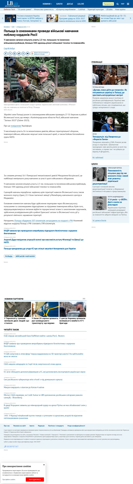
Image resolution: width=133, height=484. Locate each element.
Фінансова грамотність (44, 9)
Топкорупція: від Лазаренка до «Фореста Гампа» (107, 138)
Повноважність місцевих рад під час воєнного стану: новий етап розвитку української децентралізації (110, 177)
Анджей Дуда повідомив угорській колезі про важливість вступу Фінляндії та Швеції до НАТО (43, 241)
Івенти (32, 426)
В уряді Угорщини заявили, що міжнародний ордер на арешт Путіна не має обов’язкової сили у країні (45, 406)
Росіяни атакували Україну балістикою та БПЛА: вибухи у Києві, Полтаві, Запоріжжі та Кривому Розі (30, 19)
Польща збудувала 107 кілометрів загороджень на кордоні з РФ (43, 220)
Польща (8, 256)
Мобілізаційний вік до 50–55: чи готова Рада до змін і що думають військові (113, 18)
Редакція (41, 426)
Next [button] (130, 18)
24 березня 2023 (21, 27)
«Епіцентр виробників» (66, 9)
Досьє (70, 4)
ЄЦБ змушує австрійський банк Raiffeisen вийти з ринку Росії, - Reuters (34, 335)
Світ (13, 27)
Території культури (95, 9)
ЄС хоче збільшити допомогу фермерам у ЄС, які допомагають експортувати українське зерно (44, 371)
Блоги (59, 4)
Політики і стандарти (56, 426)
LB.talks (109, 9)
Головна (7, 27)
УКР (122, 4)
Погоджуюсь (35, 479)
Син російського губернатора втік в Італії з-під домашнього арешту (33, 379)
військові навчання (25, 256)
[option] (25, 18)
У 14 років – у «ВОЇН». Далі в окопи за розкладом (117, 202)
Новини (46, 4)
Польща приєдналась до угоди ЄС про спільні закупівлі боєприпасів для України (40, 248)
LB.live (81, 4)
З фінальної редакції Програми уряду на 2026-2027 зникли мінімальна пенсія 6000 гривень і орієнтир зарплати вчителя (72, 20)
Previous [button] (2, 18)
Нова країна (120, 9)
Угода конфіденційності (76, 426)
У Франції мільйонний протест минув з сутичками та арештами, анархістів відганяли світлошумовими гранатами (43, 416)
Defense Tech (9, 9)
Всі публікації (98, 157)
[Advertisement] (45, 158)
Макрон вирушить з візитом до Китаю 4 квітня (24, 387)
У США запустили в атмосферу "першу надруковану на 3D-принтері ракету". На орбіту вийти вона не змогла (43, 355)
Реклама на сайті (19, 426)
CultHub (81, 9)
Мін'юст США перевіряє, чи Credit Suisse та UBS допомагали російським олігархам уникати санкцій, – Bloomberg (43, 396)
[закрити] (43, 465)
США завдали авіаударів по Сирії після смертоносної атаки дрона (32, 364)
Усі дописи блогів (99, 220)
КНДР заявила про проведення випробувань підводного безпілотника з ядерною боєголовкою (40, 232)
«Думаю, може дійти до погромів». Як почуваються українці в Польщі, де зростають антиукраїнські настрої (110, 92)
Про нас (7, 426)
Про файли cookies (8, 479)
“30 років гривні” (24, 9)
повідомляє (16, 125)
